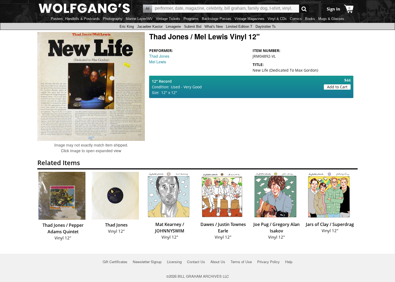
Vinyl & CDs (277, 19)
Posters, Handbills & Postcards (75, 19)
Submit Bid (192, 27)
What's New (213, 27)
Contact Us (196, 261)
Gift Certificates (115, 261)
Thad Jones (159, 56)
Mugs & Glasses (331, 19)
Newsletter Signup (147, 261)
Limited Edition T (239, 27)
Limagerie (173, 27)
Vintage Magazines (249, 19)
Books (310, 19)
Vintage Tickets (168, 19)
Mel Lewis (157, 61)
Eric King (127, 27)
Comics (296, 19)
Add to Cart (337, 86)
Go (304, 9)
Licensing (174, 261)
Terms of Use (241, 261)
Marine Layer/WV (139, 19)
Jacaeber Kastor (150, 27)
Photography (113, 19)
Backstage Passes (216, 19)
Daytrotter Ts (266, 27)
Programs (191, 19)
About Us (217, 261)
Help (288, 261)
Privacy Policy (268, 261)
